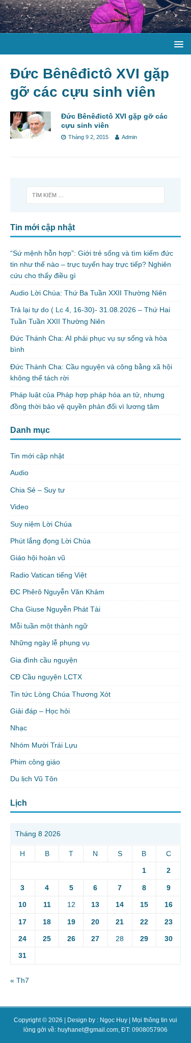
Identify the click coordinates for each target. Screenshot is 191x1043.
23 (169, 922)
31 (22, 955)
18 (47, 922)
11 (47, 904)
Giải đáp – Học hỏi (40, 711)
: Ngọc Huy (112, 1020)
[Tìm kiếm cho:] (96, 195)
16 (169, 904)
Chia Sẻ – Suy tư (37, 490)
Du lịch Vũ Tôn (34, 779)
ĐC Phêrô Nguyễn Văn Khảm (57, 592)
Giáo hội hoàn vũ (37, 558)
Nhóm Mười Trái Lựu (43, 745)
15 (144, 904)
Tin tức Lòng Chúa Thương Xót (60, 694)
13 (95, 904)
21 (120, 922)
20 (95, 922)
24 (22, 939)
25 (47, 939)
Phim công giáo (35, 762)
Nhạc (18, 728)
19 (71, 922)
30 (169, 939)
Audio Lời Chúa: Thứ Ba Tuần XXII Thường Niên (88, 293)
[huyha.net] (95, 27)
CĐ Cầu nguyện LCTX (46, 677)
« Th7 (19, 980)
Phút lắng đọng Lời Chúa (50, 541)
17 (22, 922)
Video (19, 507)
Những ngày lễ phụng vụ (50, 643)
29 (144, 939)
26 (71, 939)
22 (144, 922)
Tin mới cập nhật (37, 456)
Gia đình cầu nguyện (43, 660)
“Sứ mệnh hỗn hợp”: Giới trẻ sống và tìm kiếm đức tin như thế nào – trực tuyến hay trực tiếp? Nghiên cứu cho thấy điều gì (91, 264)
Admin (129, 137)
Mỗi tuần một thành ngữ (49, 626)
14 (120, 904)
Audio (19, 473)
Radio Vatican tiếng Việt (48, 575)
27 (95, 939)
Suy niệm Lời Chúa (41, 524)
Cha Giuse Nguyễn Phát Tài (55, 609)
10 (22, 904)
